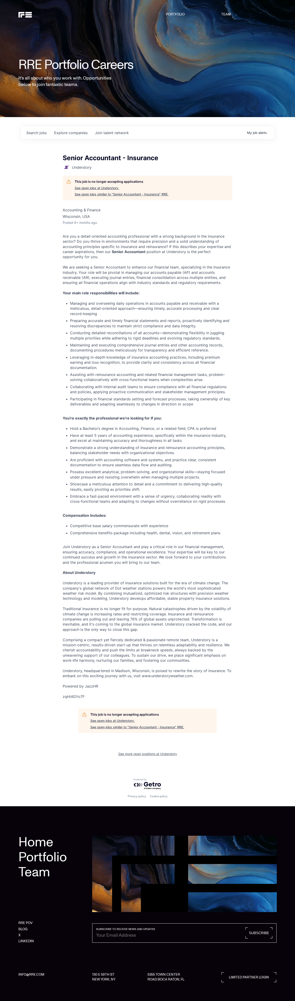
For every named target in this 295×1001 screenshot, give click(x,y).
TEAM (226, 14)
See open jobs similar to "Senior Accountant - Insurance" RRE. (121, 194)
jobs (36, 132)
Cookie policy (159, 796)
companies (71, 132)
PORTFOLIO (175, 14)
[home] (36, 14)
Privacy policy (137, 796)
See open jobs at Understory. (97, 188)
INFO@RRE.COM (31, 974)
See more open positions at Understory (147, 754)
